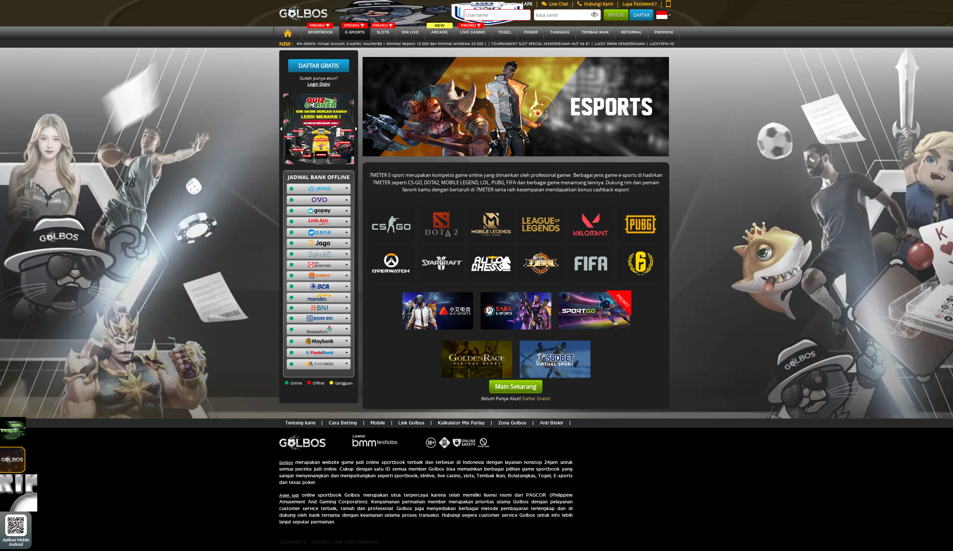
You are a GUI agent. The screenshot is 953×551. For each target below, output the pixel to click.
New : (286, 43)
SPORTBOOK (320, 30)
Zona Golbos (512, 422)
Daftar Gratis (319, 65)
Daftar (641, 15)
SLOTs (381, 30)
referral (631, 32)
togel (504, 32)
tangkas (559, 32)
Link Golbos (411, 422)
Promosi (663, 32)
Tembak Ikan (595, 32)
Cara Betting (343, 422)
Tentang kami (300, 422)
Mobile (377, 422)
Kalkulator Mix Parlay (461, 422)
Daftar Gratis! (536, 398)
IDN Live (410, 32)
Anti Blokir (551, 422)
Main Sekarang (515, 386)
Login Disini (318, 84)
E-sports (354, 30)
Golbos (286, 463)
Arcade (439, 30)
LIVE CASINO (472, 30)
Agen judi (289, 495)
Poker (531, 32)
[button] (663, 14)
